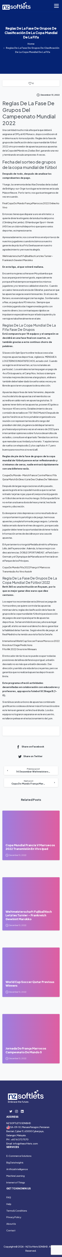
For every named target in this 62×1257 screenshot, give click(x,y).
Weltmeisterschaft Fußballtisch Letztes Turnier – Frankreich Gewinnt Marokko (29, 915)
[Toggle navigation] (56, 6)
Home (31, 43)
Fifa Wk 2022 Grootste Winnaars (19, 649)
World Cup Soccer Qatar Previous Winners (30, 983)
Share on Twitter (32, 756)
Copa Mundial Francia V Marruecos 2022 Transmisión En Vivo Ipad (30, 847)
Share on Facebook (33, 746)
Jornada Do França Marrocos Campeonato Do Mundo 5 (26, 1050)
